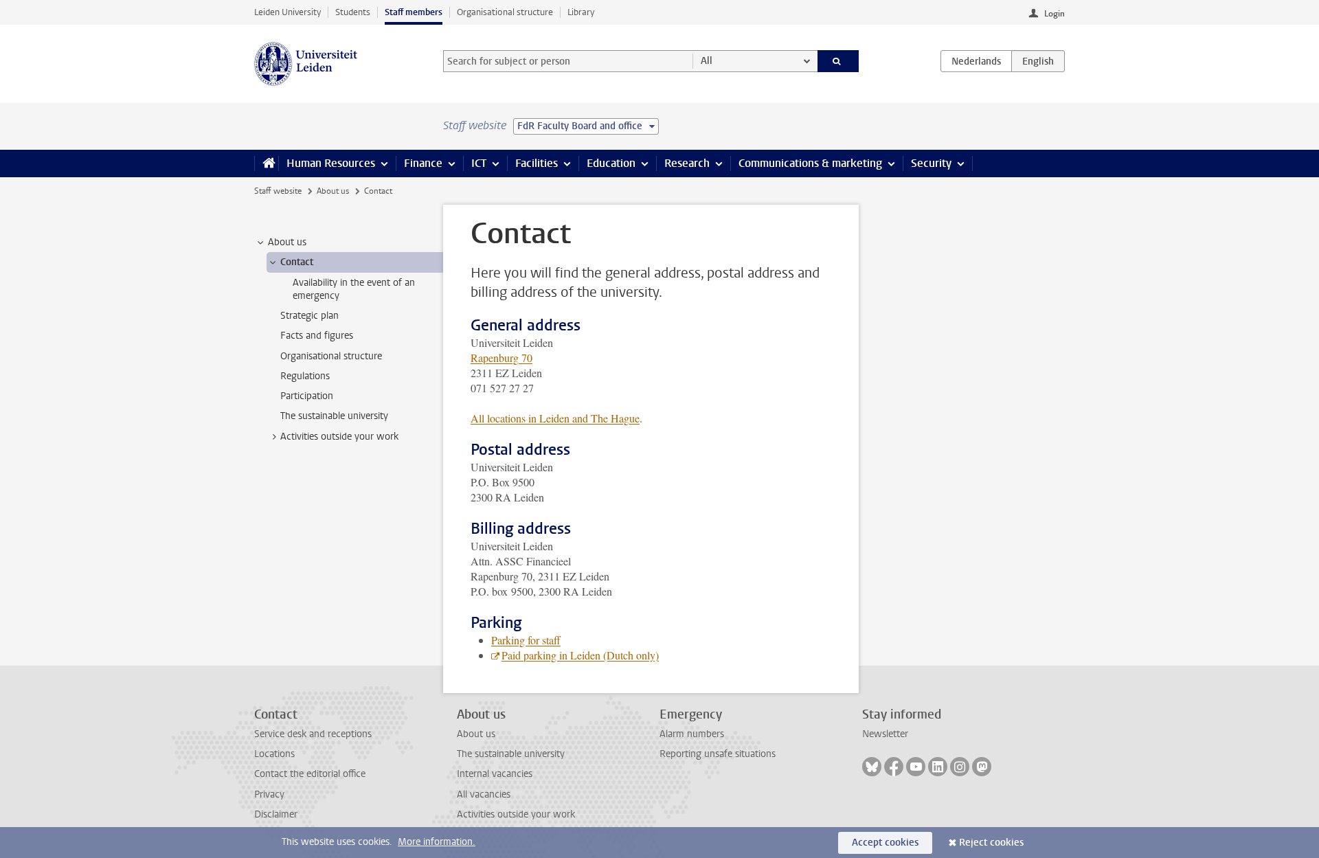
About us (333, 190)
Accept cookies (885, 842)
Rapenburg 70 (501, 357)
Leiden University (287, 12)
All (706, 60)
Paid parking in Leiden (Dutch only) (580, 655)
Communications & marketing (810, 163)
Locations (274, 753)
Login (1054, 13)
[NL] (976, 61)
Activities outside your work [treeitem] (339, 436)
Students (352, 12)
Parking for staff (526, 640)
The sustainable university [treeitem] (334, 415)
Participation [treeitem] (306, 396)
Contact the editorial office (309, 773)
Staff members (413, 12)
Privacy (269, 794)
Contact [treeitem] (296, 262)
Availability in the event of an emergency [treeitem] (354, 289)
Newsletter (885, 734)
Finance (423, 163)
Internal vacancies (494, 773)
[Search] (838, 61)
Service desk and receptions (313, 734)
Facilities (536, 163)
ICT (478, 163)
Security (931, 163)
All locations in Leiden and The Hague (555, 418)
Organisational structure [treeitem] (331, 356)
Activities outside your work (516, 814)
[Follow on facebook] (893, 766)
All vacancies (483, 794)
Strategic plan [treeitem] (309, 315)
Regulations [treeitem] (305, 376)
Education (611, 163)
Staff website (278, 190)
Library (580, 12)
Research (687, 163)
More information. (436, 841)
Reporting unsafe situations (718, 753)
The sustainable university (511, 753)
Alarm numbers (692, 734)
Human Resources (330, 163)
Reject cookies (991, 842)
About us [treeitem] (287, 242)
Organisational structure (505, 12)
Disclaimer (275, 814)
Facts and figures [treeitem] (316, 335)
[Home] (266, 163)
